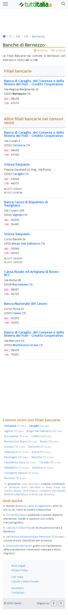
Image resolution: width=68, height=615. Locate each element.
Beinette (43, 457)
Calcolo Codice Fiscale (25, 581)
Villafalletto (16, 467)
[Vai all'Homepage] (35, 3)
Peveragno (16, 457)
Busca (41, 452)
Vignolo (17, 215)
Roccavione (20, 284)
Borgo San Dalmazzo (26, 243)
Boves (49, 441)
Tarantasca (16, 452)
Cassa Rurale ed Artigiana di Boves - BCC (32, 273)
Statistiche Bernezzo (19, 545)
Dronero (14, 446)
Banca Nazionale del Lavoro (25, 304)
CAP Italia (17, 577)
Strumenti (17, 588)
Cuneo (17, 313)
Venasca (43, 467)
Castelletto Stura (20, 462)
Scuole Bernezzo (16, 515)
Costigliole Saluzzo (21, 473)
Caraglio (18, 174)
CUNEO (41, 436)
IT (10, 36)
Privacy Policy (19, 570)
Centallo (50, 462)
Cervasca (19, 145)
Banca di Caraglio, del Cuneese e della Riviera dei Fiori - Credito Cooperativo (34, 82)
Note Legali (18, 565)
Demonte (39, 446)
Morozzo (15, 478)
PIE (18, 36)
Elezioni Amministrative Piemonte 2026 (34, 536)
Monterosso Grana (25, 345)
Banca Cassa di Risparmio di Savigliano (26, 203)
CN (26, 36)
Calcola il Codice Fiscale (20, 527)
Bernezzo (38, 36)
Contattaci (17, 592)
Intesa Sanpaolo (17, 164)
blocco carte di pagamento (35, 506)
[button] (62, 4)
